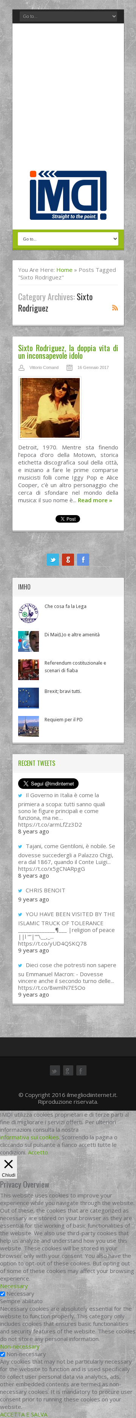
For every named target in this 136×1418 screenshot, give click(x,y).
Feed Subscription (115, 307)
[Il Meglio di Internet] (68, 212)
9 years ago (33, 899)
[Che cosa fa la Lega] (28, 613)
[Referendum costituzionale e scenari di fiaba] (28, 669)
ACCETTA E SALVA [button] (23, 1414)
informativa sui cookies (29, 1137)
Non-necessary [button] (20, 1346)
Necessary (20, 1293)
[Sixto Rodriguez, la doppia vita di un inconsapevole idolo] (68, 409)
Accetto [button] (38, 1152)
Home (64, 269)
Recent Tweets (36, 763)
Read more (95, 500)
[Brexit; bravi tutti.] (28, 698)
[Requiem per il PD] (28, 726)
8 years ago (33, 831)
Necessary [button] (14, 1286)
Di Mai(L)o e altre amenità (72, 634)
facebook (83, 560)
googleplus (68, 560)
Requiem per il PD (64, 719)
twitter (53, 560)
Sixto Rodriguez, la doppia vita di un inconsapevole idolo (68, 351)
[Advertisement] (68, 99)
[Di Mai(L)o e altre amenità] (28, 641)
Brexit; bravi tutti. (63, 691)
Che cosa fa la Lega (66, 606)
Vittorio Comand (44, 367)
